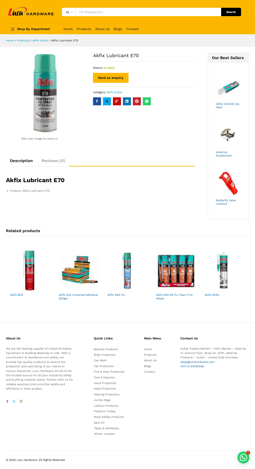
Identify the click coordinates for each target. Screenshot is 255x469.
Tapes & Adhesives (106, 428)
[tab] (21, 162)
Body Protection (105, 354)
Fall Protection (104, 366)
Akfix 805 (16, 294)
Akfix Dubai (114, 92)
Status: (98, 67)
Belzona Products (106, 349)
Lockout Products (106, 405)
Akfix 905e (212, 294)
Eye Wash (100, 360)
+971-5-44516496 (192, 366)
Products (84, 29)
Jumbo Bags (102, 400)
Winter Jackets (104, 433)
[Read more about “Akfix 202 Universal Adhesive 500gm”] (74, 288)
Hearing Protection (107, 394)
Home (68, 29)
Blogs (118, 29)
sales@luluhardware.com (197, 361)
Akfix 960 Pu (116, 294)
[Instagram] (21, 401)
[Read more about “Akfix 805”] (25, 288)
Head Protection (105, 388)
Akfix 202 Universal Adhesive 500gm (78, 296)
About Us (102, 29)
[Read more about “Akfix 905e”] (220, 288)
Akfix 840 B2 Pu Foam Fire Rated (174, 296)
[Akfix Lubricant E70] (97, 101)
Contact (132, 29)
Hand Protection (105, 383)
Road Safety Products (109, 416)
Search (231, 12)
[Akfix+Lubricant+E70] (107, 101)
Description (21, 161)
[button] (243, 457)
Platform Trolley (105, 411)
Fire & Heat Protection (109, 371)
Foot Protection (104, 377)
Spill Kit (99, 422)
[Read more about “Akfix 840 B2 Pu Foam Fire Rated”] (171, 288)
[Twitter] (14, 401)
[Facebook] (7, 401)
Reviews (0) (53, 161)
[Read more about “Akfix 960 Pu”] (123, 288)
